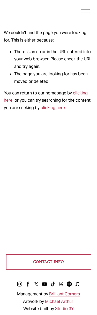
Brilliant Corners (64, 294)
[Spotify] (69, 284)
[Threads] (61, 284)
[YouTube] (44, 284)
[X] (36, 284)
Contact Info (48, 262)
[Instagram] (19, 284)
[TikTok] (52, 284)
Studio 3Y (64, 308)
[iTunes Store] (77, 284)
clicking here (53, 107)
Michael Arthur (59, 301)
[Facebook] (28, 284)
